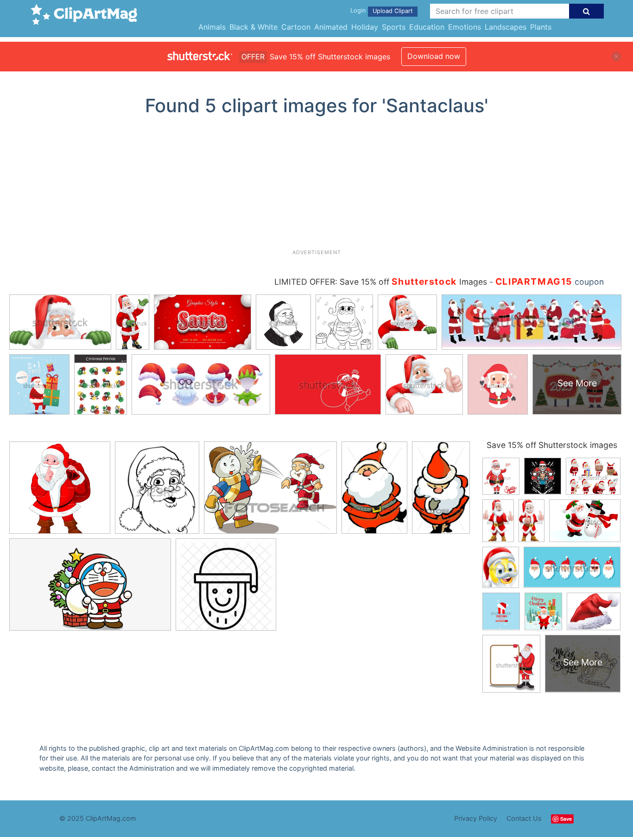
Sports (393, 27)
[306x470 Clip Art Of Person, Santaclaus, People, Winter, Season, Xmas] (374, 492)
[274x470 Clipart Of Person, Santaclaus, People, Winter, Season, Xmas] (440, 491)
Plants (540, 27)
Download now (433, 56)
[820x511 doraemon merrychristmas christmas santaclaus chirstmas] (90, 589)
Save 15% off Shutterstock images (552, 445)
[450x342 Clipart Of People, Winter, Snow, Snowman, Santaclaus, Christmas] (270, 492)
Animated (331, 27)
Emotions (464, 27)
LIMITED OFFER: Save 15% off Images (380, 282)
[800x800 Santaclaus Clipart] (60, 492)
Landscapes (505, 27)
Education (426, 27)
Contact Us (524, 818)
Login (358, 10)
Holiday (364, 27)
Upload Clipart (393, 10)
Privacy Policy (475, 818)
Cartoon (295, 27)
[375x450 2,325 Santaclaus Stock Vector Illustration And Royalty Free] (157, 492)
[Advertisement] (316, 186)
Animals (212, 27)
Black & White (253, 27)
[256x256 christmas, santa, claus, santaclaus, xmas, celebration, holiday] (226, 589)
